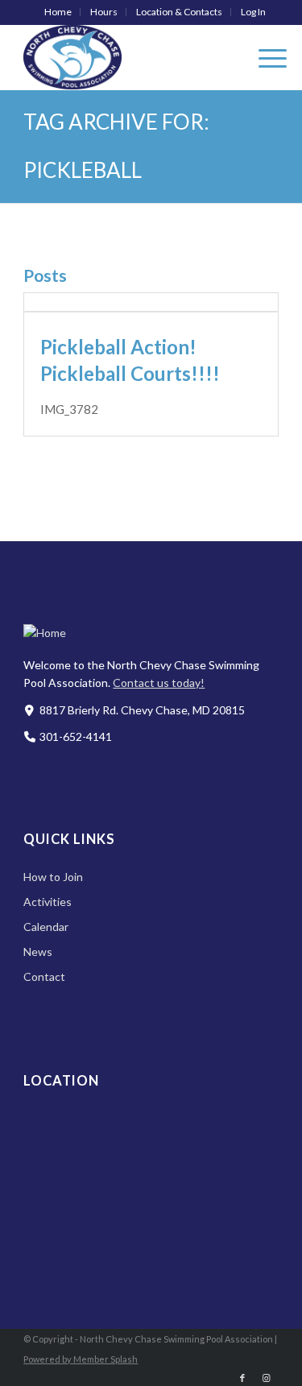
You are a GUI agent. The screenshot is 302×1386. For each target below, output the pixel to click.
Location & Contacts (179, 12)
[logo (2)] (125, 57)
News (37, 951)
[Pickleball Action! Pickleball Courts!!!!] (150, 311)
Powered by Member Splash (80, 1359)
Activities (47, 901)
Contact (44, 976)
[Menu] (264, 57)
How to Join (53, 876)
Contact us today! (159, 682)
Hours (104, 12)
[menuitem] (58, 12)
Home (58, 12)
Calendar (45, 926)
